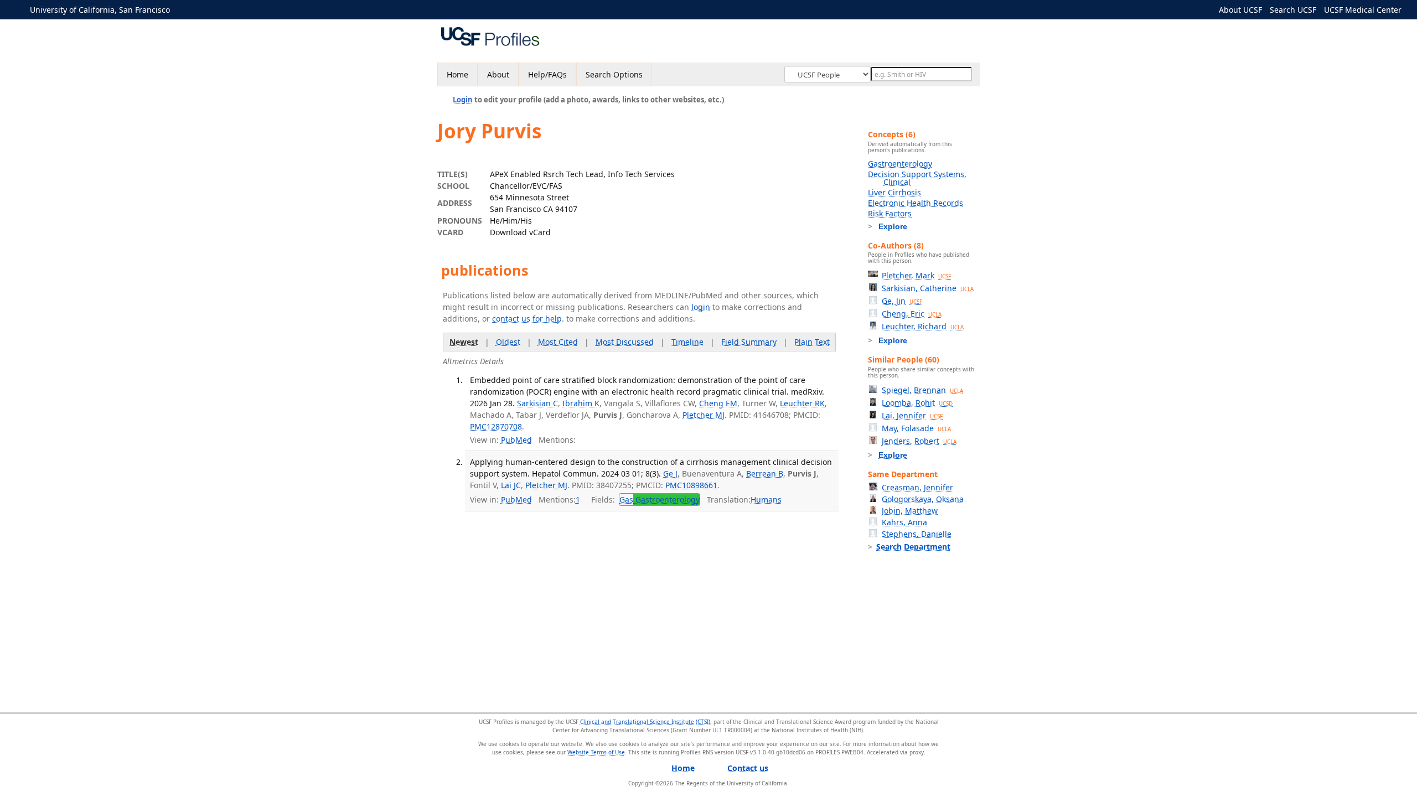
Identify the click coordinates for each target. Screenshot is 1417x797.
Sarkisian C (537, 403)
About (498, 74)
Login (463, 100)
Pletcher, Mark (916, 275)
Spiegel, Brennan (922, 390)
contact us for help (527, 318)
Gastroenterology (900, 163)
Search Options (614, 74)
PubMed (516, 439)
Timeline (687, 342)
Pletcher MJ (703, 415)
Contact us (747, 768)
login (700, 307)
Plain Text (812, 342)
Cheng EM (718, 403)
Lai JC (511, 485)
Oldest (508, 342)
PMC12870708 (496, 426)
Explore (892, 226)
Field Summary (749, 342)
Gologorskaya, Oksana (923, 499)
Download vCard (520, 232)
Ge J (670, 473)
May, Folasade (916, 428)
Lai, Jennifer (912, 415)
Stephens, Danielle (916, 534)
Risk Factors (890, 213)
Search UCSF (1293, 9)
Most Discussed (625, 342)
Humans (766, 499)
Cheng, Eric (912, 313)
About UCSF (1240, 9)
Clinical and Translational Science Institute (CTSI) (645, 722)
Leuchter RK (802, 403)
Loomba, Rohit (917, 402)
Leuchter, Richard (923, 326)
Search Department (913, 546)
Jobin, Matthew (910, 510)
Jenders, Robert (919, 441)
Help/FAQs (547, 74)
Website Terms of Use (596, 752)
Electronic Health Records (915, 203)
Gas (659, 499)
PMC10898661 (691, 485)
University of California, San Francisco (100, 9)
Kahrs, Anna (904, 522)
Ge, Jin (902, 301)
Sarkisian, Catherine (928, 288)
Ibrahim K (580, 403)
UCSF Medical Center (1363, 9)
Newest (463, 342)
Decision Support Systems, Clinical (917, 178)
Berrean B (764, 473)
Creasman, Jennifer (917, 487)
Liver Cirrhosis (894, 192)
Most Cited (558, 342)
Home (457, 74)
